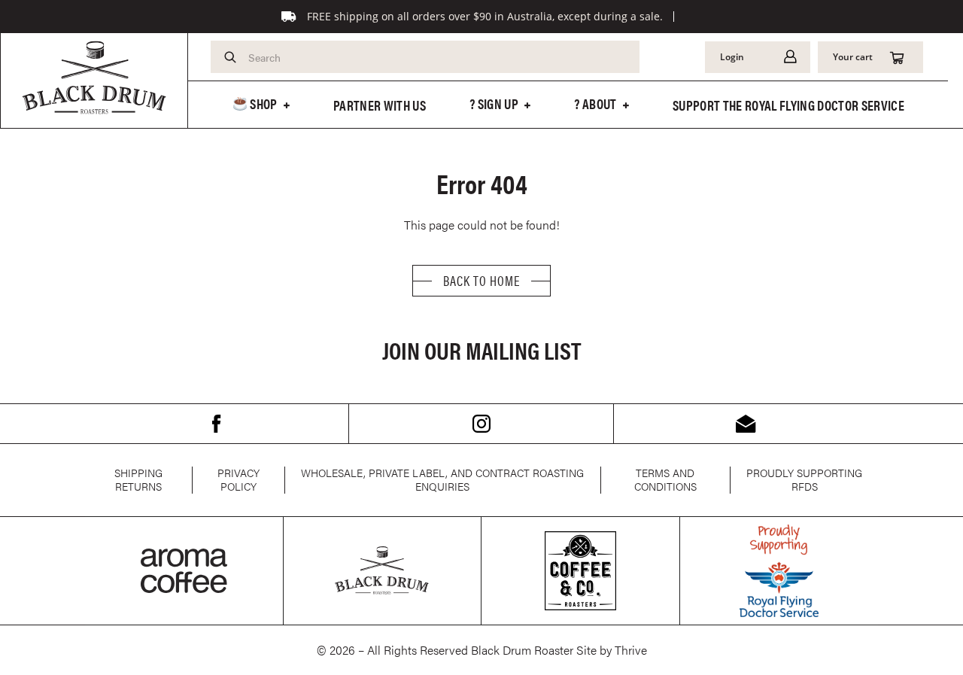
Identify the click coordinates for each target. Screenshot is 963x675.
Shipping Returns (138, 479)
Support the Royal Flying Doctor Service (788, 105)
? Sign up (493, 103)
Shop (263, 103)
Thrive (631, 649)
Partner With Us (379, 105)
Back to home (481, 280)
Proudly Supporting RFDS (804, 479)
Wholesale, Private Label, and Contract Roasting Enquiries (442, 479)
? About (595, 103)
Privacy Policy (238, 479)
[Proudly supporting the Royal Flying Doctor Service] (779, 570)
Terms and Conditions (665, 479)
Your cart (853, 56)
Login (732, 56)
